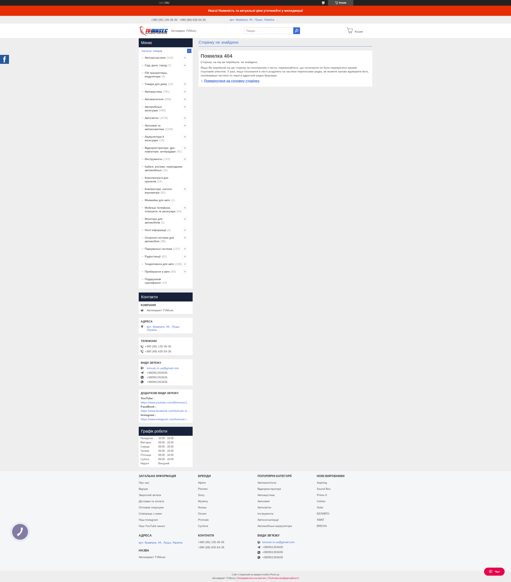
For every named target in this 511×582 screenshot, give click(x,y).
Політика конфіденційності (283, 578)
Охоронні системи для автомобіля (159, 239)
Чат (497, 571)
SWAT (320, 519)
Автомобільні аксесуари (153, 108)
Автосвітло (151, 118)
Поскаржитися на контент (252, 578)
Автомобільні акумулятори (274, 526)
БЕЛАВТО (323, 513)
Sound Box (324, 488)
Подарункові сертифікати (153, 281)
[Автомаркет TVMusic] (154, 30)
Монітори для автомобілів (153, 220)
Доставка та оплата (151, 501)
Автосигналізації (268, 519)
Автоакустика (153, 91)
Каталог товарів (152, 50)
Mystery (203, 501)
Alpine (202, 482)
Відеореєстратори (269, 488)
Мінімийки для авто (157, 200)
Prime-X (322, 495)
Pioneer (203, 488)
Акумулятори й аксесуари (154, 138)
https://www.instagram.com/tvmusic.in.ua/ (166, 419)
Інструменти (265, 513)
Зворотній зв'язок (150, 495)
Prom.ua (274, 574)
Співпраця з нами (150, 513)
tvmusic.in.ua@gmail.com (163, 368)
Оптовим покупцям (151, 507)
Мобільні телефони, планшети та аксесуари (160, 209)
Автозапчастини (155, 57)
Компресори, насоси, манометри (158, 190)
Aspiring (322, 482)
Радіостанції (153, 256)
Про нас (144, 482)
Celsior (321, 501)
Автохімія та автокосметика (154, 127)
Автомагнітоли (154, 99)
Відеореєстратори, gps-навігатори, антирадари (160, 149)
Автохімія (263, 501)
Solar (320, 507)
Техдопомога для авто (159, 264)
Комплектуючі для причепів (156, 179)
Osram (202, 513)
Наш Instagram (148, 519)
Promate (203, 519)
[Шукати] (296, 30)
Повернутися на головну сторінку (231, 81)
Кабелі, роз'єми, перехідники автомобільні (163, 168)
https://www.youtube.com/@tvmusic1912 (166, 402)
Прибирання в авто (157, 271)
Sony (201, 495)
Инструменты (153, 159)
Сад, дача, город (156, 65)
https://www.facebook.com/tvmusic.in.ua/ (166, 410)
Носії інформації (155, 230)
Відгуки (143, 488)
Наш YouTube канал (152, 526)
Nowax (202, 507)
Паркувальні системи (158, 248)
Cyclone (203, 526)
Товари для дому (156, 84)
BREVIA (322, 526)
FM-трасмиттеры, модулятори (156, 74)
